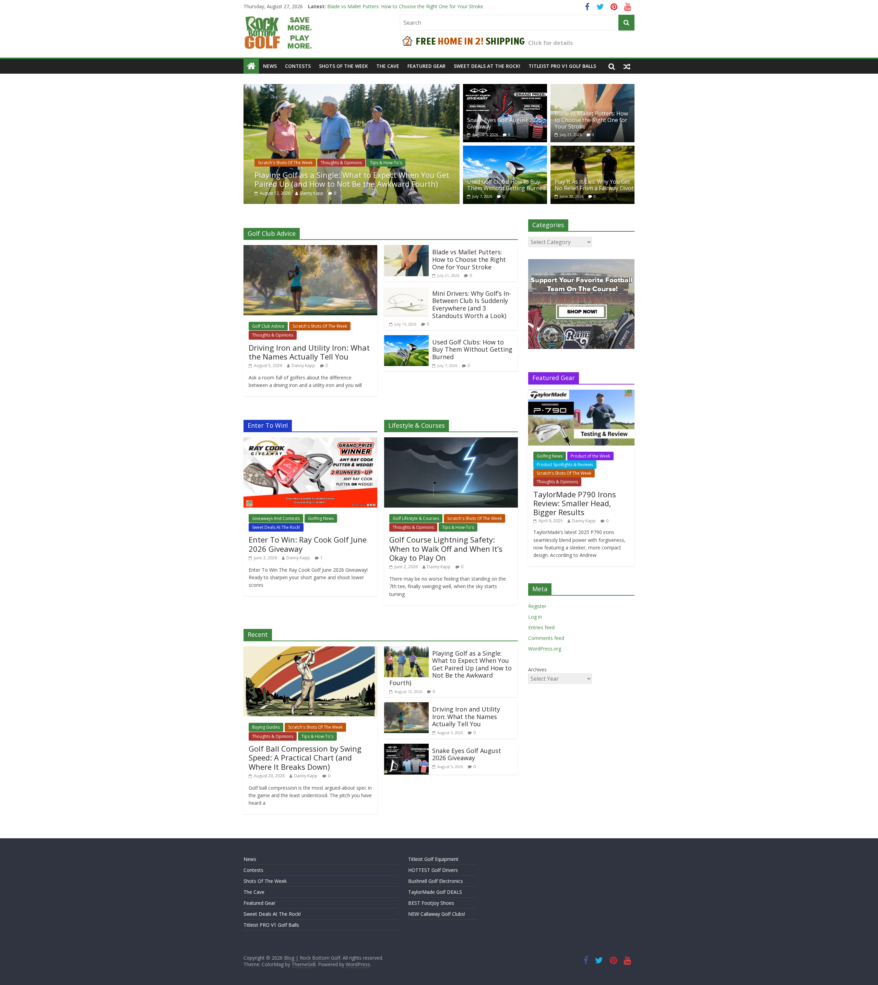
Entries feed (541, 627)
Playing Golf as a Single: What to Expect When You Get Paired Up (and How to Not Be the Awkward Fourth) (351, 179)
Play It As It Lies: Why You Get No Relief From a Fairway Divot (594, 185)
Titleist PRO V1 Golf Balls (562, 66)
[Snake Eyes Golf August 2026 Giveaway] (505, 88)
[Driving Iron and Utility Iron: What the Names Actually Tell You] (310, 249)
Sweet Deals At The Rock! (487, 66)
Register (537, 606)
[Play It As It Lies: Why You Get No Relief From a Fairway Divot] (592, 150)
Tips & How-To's (386, 163)
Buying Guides (266, 727)
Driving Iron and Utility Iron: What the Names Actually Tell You (309, 352)
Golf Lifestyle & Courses (416, 518)
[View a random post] (626, 66)
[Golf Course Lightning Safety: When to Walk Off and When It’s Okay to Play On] (451, 441)
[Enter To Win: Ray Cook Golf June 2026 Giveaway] (310, 441)
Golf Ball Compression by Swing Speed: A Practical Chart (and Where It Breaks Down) (305, 757)
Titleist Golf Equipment (433, 859)
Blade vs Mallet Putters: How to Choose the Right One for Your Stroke (591, 120)
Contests (298, 66)
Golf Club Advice (268, 326)
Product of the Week (590, 456)
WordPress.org (544, 648)
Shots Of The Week (343, 66)
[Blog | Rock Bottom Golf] (251, 66)
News (270, 66)
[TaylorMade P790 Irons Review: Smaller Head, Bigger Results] (581, 393)
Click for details (550, 43)
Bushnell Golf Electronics (435, 881)
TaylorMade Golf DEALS (435, 892)
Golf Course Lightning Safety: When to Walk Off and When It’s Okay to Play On (445, 548)
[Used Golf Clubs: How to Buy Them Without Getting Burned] (505, 150)
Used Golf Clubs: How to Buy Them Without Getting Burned (506, 185)
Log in (535, 616)
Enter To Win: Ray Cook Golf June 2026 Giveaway (308, 544)
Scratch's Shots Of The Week (285, 163)
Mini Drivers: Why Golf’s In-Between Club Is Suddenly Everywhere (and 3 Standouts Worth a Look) (471, 304)
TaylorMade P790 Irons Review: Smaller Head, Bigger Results (574, 503)
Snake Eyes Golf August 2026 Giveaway (371, 6)
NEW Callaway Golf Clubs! (436, 914)
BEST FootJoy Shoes (431, 903)
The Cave (387, 66)
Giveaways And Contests (276, 518)
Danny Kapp (311, 193)
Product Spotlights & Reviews (565, 464)
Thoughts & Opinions (341, 163)
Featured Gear (426, 66)
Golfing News (321, 518)
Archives (537, 669)
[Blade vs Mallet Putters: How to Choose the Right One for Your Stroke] (592, 88)
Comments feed (546, 638)
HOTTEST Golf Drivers (433, 870)
